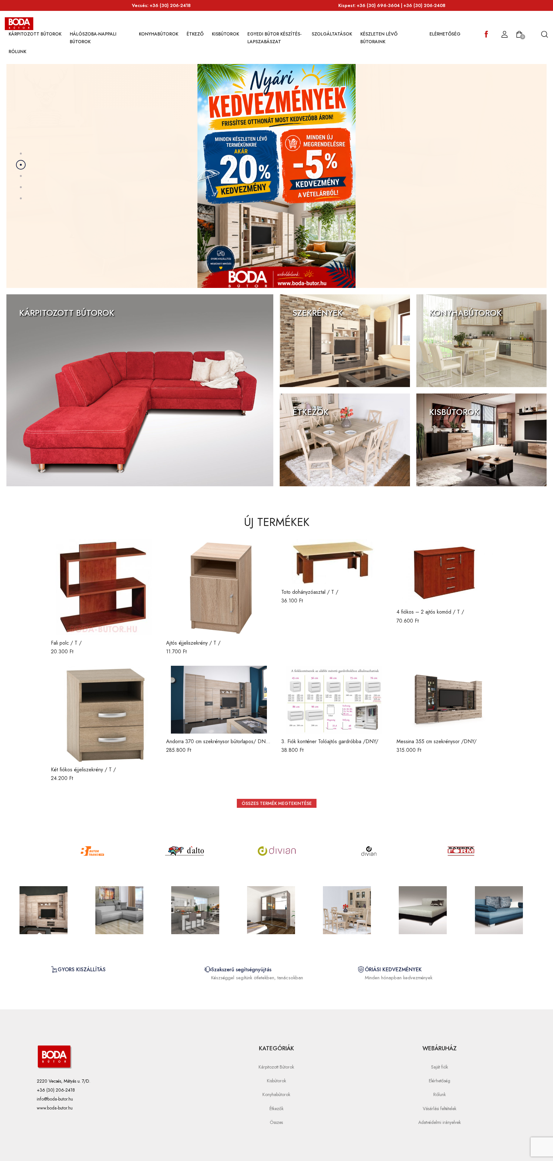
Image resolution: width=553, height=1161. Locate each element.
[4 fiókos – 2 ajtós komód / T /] (449, 571)
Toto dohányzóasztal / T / (309, 592)
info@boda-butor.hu (55, 1099)
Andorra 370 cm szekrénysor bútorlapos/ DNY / (217, 745)
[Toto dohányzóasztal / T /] (334, 561)
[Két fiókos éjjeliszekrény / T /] (103, 714)
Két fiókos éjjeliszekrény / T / (83, 769)
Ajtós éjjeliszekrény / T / (193, 643)
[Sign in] (504, 34)
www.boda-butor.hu (55, 1108)
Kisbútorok (225, 34)
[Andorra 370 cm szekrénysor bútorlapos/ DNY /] (219, 700)
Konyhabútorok (158, 34)
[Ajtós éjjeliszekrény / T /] (219, 587)
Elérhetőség (445, 34)
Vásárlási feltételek (439, 1108)
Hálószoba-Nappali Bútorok (93, 38)
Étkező (195, 34)
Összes (276, 1122)
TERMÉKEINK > (39, 328)
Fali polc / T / (66, 643)
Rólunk (17, 51)
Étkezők (276, 1108)
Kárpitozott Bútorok (35, 34)
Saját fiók (439, 1067)
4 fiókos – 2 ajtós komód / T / (430, 612)
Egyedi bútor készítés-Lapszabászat (274, 38)
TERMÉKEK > (70, 173)
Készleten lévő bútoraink (378, 38)
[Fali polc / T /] (103, 587)
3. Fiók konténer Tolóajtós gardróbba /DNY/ (329, 741)
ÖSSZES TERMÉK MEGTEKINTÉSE (277, 803)
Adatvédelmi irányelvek (439, 1122)
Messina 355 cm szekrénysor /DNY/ (437, 741)
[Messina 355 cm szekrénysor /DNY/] (449, 700)
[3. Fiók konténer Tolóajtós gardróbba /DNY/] (334, 700)
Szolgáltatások (332, 34)
